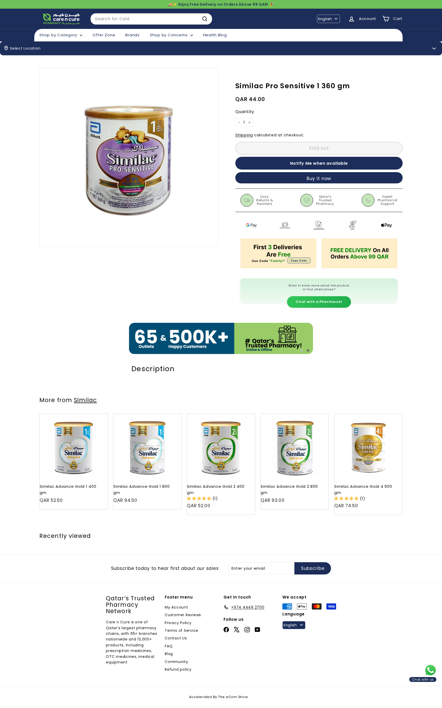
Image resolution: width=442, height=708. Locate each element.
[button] (200, 498)
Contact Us (176, 638)
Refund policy (178, 669)
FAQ (168, 646)
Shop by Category (59, 35)
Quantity (244, 112)
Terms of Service (181, 630)
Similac (85, 400)
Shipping (244, 135)
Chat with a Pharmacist (319, 301)
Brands (132, 35)
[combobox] (151, 19)
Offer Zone (104, 35)
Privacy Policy (178, 622)
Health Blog (215, 35)
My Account (176, 607)
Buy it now (319, 178)
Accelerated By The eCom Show (218, 696)
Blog (169, 653)
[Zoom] (129, 157)
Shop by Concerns (169, 35)
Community (176, 661)
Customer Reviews (183, 614)
